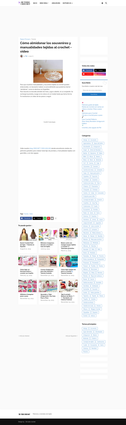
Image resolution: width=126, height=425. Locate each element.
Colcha (85, 193)
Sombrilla (86, 289)
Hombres (86, 219)
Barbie (85, 153)
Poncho (101, 256)
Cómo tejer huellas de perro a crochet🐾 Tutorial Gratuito (68, 271)
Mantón (85, 239)
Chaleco (85, 186)
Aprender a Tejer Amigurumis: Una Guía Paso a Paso (48, 296)
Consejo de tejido (88, 199)
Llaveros (85, 229)
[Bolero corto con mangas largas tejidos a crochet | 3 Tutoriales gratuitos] (68, 234)
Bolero (98, 156)
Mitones (85, 246)
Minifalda (95, 243)
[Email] (52, 218)
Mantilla (100, 236)
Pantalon (92, 252)
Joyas (101, 219)
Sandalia (98, 282)
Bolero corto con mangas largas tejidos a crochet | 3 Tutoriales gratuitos (68, 245)
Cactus (91, 163)
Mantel (92, 236)
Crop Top (94, 203)
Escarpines (86, 209)
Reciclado (94, 269)
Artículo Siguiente (71, 336)
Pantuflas (86, 256)
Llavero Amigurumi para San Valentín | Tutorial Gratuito (47, 271)
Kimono (85, 226)
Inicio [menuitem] (35, 3)
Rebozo (85, 269)
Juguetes (98, 223)
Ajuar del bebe (98, 143)
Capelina (86, 176)
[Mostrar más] (55, 218)
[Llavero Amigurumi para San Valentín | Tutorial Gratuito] (48, 261)
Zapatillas (86, 312)
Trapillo (85, 299)
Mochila (93, 246)
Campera (99, 170)
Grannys (85, 216)
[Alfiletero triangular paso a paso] (27, 286)
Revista (85, 276)
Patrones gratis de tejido (90, 105)
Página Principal (25, 39)
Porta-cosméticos (88, 259)
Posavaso (86, 262)
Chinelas (95, 189)
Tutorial (33, 39)
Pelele (94, 256)
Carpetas (95, 179)
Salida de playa (88, 282)
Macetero (86, 233)
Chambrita (95, 186)
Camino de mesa (88, 170)
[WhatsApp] (44, 218)
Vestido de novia (88, 306)
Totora (101, 296)
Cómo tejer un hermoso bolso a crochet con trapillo (26, 271)
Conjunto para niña (89, 196)
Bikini (84, 156)
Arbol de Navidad (95, 150)
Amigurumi (96, 146)
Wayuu (85, 309)
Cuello (95, 206)
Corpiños (86, 203)
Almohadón (86, 146)
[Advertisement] (63, 21)
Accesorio (93, 140)
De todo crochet (30, 422)
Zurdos (85, 315)
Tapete (94, 296)
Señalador (95, 286)
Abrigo (85, 140)
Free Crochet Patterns (89, 119)
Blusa (91, 156)
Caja (97, 163)
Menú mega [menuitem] (44, 3)
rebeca (93, 315)
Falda (85, 213)
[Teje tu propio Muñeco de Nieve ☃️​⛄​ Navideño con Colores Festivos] (68, 286)
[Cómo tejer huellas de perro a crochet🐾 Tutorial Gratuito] (68, 261)
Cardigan (86, 179)
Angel (85, 150)
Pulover (85, 266)
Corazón (99, 199)
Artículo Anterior (24, 336)
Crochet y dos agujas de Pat (91, 128)
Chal (98, 183)
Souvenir (94, 289)
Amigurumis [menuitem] (56, 3)
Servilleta (86, 286)
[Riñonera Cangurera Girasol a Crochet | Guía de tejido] (48, 234)
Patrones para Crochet (89, 113)
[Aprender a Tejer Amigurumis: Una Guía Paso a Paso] (48, 286)
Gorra (91, 213)
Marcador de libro (96, 239)
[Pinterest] (48, 218)
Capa (85, 173)
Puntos (101, 266)
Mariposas (86, 243)
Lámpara (94, 229)
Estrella (95, 209)
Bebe (100, 153)
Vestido (93, 299)
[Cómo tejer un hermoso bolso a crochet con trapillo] (27, 261)
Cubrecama (86, 206)
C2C (84, 163)
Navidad (85, 249)
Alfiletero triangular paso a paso (26, 295)
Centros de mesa (88, 183)
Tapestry (86, 296)
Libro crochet (95, 226)
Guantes (94, 216)
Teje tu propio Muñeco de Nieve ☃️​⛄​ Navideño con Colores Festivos (68, 297)
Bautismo (93, 153)
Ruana (85, 279)
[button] (102, 3)
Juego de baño (87, 223)
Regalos (85, 272)
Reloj (92, 272)
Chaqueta (86, 189)
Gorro (98, 213)
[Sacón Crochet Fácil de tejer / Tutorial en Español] (27, 234)
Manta (85, 236)
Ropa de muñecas (96, 276)
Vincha (98, 306)
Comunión (101, 193)
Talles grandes (94, 292)
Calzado (95, 166)
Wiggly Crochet (95, 309)
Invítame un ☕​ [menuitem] (68, 3)
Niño (99, 249)
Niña (93, 249)
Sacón (92, 279)
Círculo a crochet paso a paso (92, 115)
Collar (92, 193)
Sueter (85, 292)
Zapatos (95, 312)
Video (31, 214)
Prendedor (95, 262)
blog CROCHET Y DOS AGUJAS (40, 148)
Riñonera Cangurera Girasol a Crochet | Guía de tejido (47, 244)
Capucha (94, 176)
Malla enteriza (96, 233)
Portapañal (100, 259)
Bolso (85, 160)
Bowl (91, 160)
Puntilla (93, 266)
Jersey (94, 219)
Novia (85, 252)
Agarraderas (87, 143)
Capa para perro (95, 173)
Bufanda (98, 160)
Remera (100, 272)
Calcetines (86, 166)
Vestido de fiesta (88, 302)
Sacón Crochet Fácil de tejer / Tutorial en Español (27, 244)
